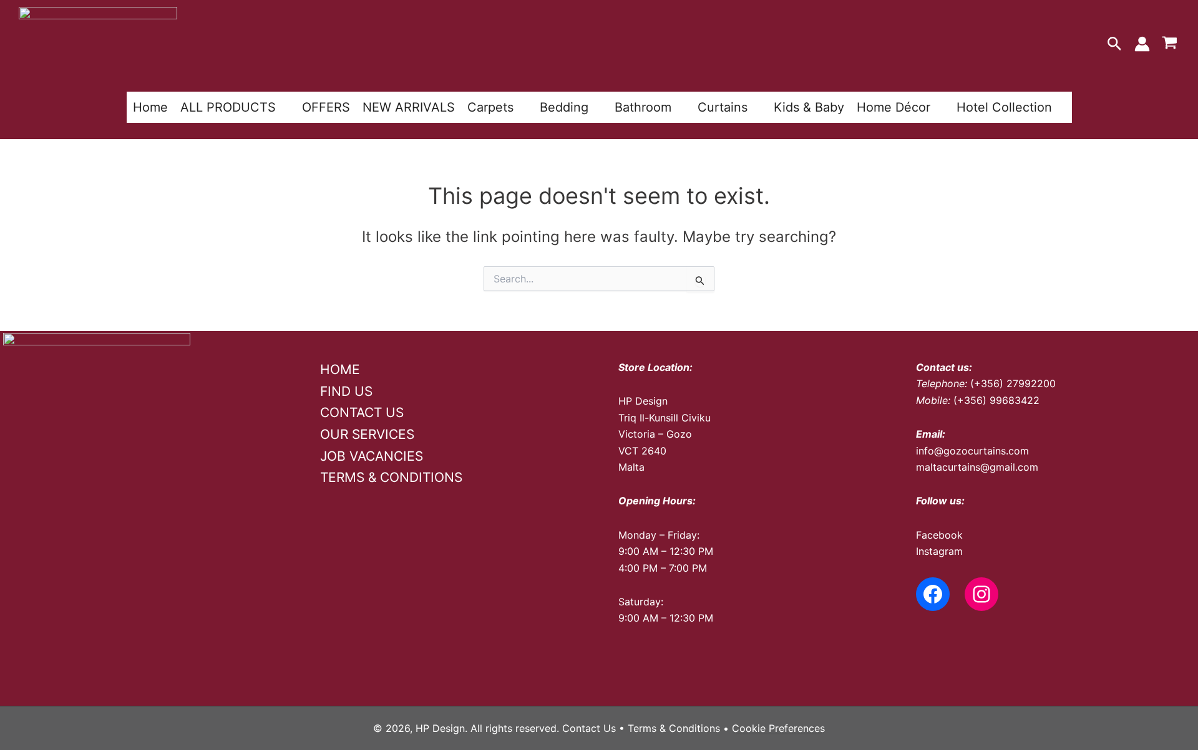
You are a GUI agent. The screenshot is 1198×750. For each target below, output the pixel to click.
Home (150, 107)
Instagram (939, 551)
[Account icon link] (1142, 44)
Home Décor (893, 107)
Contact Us (589, 728)
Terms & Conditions (674, 728)
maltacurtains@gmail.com (977, 467)
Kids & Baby (809, 107)
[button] (1115, 44)
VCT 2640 (642, 451)
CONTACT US (362, 412)
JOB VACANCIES (371, 456)
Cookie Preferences (778, 728)
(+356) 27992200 (1013, 383)
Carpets (490, 107)
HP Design (643, 401)
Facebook (939, 535)
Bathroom (643, 107)
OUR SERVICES (367, 434)
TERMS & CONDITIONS (391, 477)
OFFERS (326, 107)
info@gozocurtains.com (972, 451)
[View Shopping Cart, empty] (1169, 44)
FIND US (346, 391)
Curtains (723, 107)
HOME (340, 369)
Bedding (564, 107)
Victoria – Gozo (655, 434)
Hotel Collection (1004, 107)
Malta (631, 467)
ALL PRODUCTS (228, 107)
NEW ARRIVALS (409, 107)
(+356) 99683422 (996, 400)
